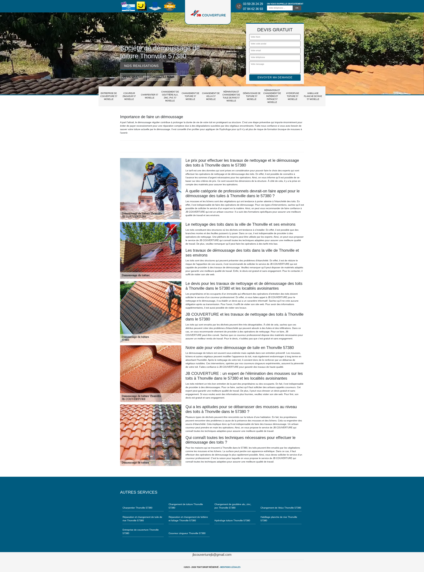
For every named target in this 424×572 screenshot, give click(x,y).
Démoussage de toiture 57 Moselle (252, 96)
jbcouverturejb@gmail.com (212, 554)
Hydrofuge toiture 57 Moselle (292, 96)
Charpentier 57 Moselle (149, 96)
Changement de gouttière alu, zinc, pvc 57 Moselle (170, 96)
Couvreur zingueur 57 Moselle (129, 96)
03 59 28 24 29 (253, 4)
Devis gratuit (133, 76)
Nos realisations (141, 66)
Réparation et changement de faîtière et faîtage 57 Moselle (272, 96)
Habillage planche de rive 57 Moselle (313, 96)
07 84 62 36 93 (253, 9)
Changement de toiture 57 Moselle (190, 96)
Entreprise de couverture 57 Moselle (108, 96)
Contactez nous (162, 76)
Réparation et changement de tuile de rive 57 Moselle (231, 96)
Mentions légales (230, 567)
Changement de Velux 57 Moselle (211, 96)
